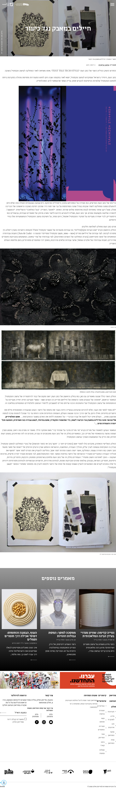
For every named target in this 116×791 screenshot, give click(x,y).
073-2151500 (35, 715)
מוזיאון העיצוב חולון (112, 701)
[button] (3, 782)
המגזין (108, 59)
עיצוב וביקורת (104, 65)
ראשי (114, 59)
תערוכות (111, 711)
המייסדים (101, 706)
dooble (2, 786)
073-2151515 (50, 715)
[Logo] (23, 4)
